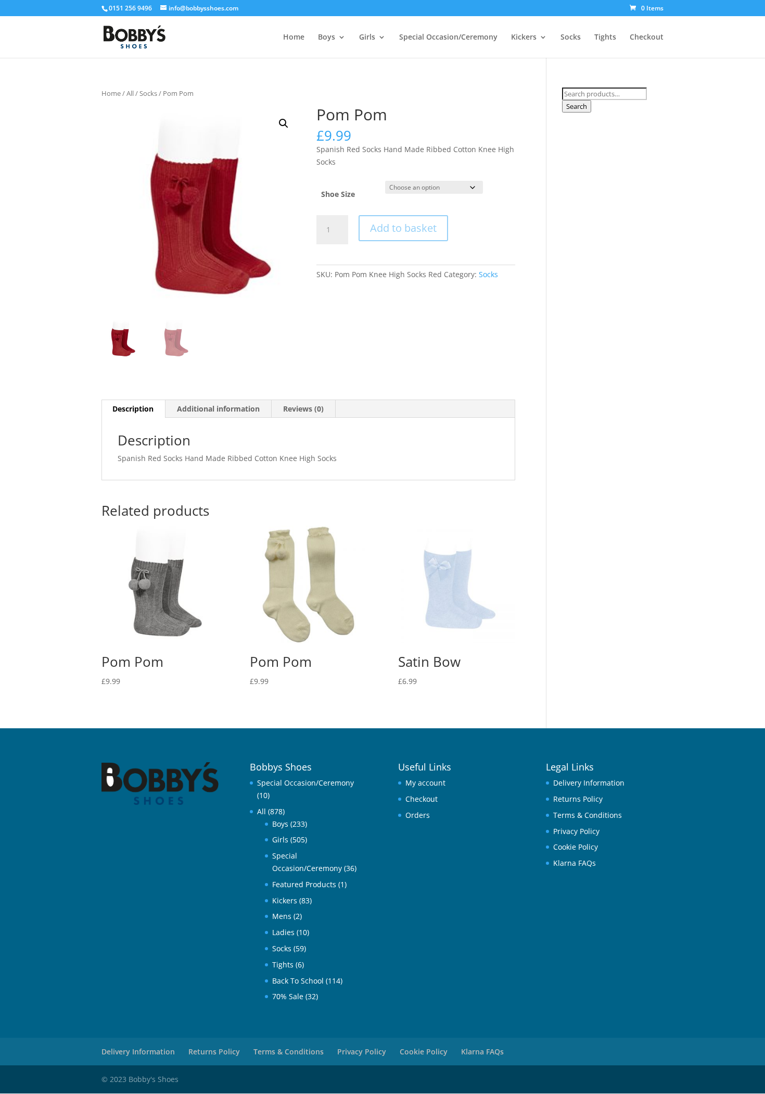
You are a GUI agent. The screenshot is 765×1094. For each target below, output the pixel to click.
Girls (367, 37)
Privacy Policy (576, 831)
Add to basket (403, 228)
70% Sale (287, 996)
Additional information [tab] (218, 409)
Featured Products (304, 884)
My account (425, 783)
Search (576, 106)
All (130, 93)
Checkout (647, 37)
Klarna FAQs (574, 863)
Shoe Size (338, 194)
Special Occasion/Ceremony (448, 37)
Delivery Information (588, 783)
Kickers (524, 37)
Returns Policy (578, 799)
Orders (417, 815)
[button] (283, 123)
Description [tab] (133, 409)
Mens (281, 916)
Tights (605, 37)
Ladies (283, 932)
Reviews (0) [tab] (303, 409)
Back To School (298, 981)
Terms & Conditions (587, 815)
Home (293, 37)
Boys (326, 37)
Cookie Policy (575, 847)
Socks (570, 37)
